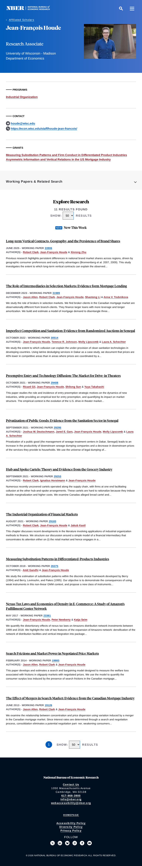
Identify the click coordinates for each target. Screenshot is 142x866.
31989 (56, 293)
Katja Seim (80, 619)
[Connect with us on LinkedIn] (60, 843)
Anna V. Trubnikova (116, 297)
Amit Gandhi (30, 570)
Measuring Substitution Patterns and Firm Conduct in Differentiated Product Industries (66, 155)
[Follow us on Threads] (74, 843)
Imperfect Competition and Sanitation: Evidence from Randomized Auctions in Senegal (70, 330)
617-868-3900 (71, 795)
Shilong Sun (73, 386)
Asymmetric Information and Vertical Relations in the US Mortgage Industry (58, 159)
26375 (54, 566)
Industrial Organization (22, 97)
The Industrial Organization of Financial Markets (42, 514)
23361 (47, 615)
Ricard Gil (29, 386)
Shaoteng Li (92, 297)
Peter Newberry (61, 619)
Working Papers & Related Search (34, 181)
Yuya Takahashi (94, 386)
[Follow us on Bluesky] (67, 843)
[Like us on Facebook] (82, 843)
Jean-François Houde (53, 252)
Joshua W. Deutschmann (38, 431)
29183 (52, 521)
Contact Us (71, 784)
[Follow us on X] (52, 843)
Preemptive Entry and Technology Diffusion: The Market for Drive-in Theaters (63, 375)
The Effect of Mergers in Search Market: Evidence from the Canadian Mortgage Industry (70, 698)
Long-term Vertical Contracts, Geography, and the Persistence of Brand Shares (63, 241)
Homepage (71, 815)
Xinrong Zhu (78, 252)
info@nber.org (71, 799)
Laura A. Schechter (114, 341)
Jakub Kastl (78, 525)
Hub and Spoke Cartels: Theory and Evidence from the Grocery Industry (59, 469)
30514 (54, 337)
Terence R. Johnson (64, 341)
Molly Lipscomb (88, 341)
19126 (48, 705)
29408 (54, 382)
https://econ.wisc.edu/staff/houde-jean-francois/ (44, 128)
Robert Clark (31, 252)
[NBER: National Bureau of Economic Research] (31, 9)
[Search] (121, 8)
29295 (57, 427)
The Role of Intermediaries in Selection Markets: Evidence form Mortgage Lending (66, 286)
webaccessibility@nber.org (71, 802)
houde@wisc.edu (23, 123)
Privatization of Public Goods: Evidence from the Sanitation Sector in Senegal (62, 420)
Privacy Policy (71, 830)
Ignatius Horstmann (52, 480)
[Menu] (132, 8)
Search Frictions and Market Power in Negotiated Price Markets (52, 653)
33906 (48, 248)
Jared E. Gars (64, 431)
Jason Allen (30, 297)
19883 (55, 660)
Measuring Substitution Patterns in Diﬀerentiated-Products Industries (57, 559)
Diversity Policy (71, 826)
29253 (57, 476)
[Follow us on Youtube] (89, 843)
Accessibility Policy (71, 823)
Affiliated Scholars (21, 19)
